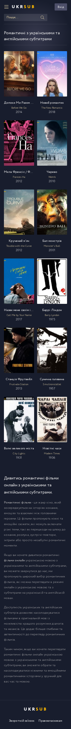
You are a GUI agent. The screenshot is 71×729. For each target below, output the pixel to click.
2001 (52, 246)
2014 (19, 107)
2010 (52, 177)
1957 (52, 384)
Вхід (61, 7)
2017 (19, 315)
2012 (19, 177)
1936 (52, 453)
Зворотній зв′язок (22, 720)
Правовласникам (50, 720)
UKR (23, 7)
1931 (19, 453)
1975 (52, 315)
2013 (19, 384)
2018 (52, 107)
